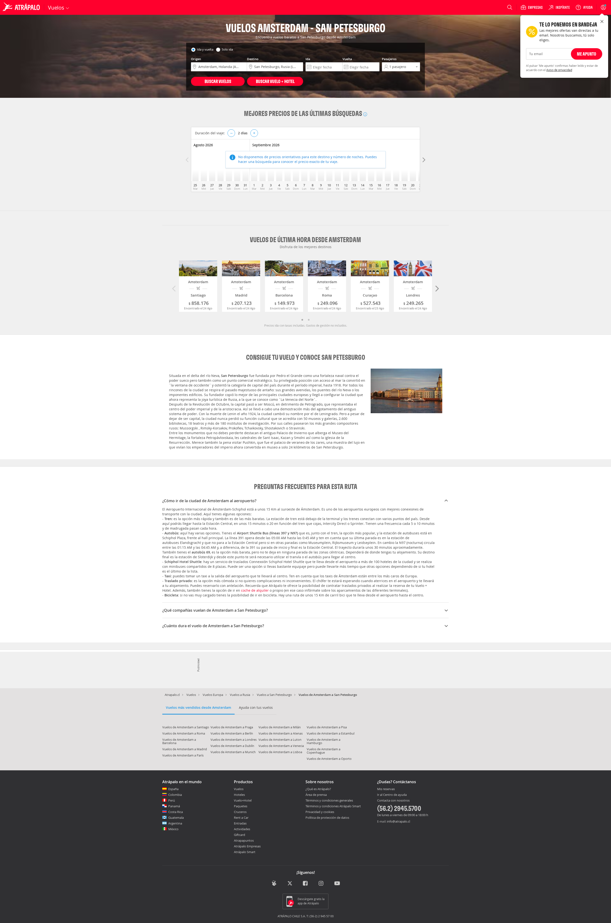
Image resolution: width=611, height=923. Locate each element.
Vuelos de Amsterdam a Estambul (330, 733)
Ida (308, 59)
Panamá (174, 806)
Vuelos (191, 695)
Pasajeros (389, 59)
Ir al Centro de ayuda (392, 795)
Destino (252, 59)
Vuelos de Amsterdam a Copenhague (323, 751)
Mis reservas (386, 789)
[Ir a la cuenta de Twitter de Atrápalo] (290, 883)
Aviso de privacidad (559, 70)
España (173, 789)
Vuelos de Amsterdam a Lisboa (280, 752)
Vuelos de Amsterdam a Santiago (185, 727)
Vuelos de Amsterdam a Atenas (280, 733)
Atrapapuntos (244, 840)
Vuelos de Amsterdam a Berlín (232, 733)
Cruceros (240, 812)
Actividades (242, 829)
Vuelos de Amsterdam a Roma (183, 733)
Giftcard (239, 835)
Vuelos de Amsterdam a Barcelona (179, 741)
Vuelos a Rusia (240, 695)
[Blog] (274, 883)
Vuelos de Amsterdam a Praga (232, 727)
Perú (171, 800)
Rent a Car (241, 817)
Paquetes (240, 806)
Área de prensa (316, 795)
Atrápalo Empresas (247, 846)
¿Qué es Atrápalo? (318, 789)
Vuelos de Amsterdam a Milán (279, 727)
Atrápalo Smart (244, 852)
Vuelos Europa (213, 695)
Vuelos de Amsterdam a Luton (279, 739)
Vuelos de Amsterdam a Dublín (232, 746)
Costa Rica (175, 812)
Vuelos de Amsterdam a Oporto (329, 758)
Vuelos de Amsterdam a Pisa (327, 727)
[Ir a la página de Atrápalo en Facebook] (305, 883)
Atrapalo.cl (172, 695)
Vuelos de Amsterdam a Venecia (281, 746)
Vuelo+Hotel (243, 800)
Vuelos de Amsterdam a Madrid (184, 749)
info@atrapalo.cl (398, 821)
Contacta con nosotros (393, 801)
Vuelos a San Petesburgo (274, 695)
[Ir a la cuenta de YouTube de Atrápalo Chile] (337, 883)
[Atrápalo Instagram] (321, 883)
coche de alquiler (255, 590)
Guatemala (176, 817)
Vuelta (347, 59)
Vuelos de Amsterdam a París (183, 755)
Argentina (175, 823)
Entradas (240, 823)
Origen (196, 59)
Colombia (175, 795)
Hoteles (239, 795)
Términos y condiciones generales (329, 800)
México (173, 829)
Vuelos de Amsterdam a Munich (233, 752)
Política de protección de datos (327, 817)
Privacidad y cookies (320, 812)
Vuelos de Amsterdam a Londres (234, 739)
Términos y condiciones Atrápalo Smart (333, 806)
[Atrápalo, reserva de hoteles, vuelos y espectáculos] (22, 7)
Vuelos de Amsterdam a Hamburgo (323, 741)
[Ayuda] (584, 7)
